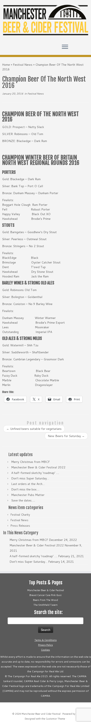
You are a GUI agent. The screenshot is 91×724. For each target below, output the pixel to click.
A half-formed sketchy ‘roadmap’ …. (35, 473)
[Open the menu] (65, 47)
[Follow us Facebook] (8, 48)
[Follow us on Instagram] (12, 48)
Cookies (45, 650)
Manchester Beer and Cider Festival (41, 714)
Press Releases (20, 526)
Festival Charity (20, 515)
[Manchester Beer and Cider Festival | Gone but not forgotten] (45, 20)
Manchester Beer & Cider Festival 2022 (38, 467)
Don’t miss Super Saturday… (30, 478)
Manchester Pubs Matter (27, 495)
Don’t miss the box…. (25, 489)
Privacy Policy (45, 645)
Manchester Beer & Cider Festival (45, 590)
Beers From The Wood (45, 600)
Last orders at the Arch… (28, 484)
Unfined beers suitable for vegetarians (34, 429)
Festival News (22, 65)
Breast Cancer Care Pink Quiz (45, 595)
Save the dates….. (23, 500)
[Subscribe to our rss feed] (15, 48)
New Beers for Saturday (66, 436)
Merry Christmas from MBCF (30, 462)
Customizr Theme (55, 718)
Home (6, 65)
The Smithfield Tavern (45, 605)
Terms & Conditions (45, 640)
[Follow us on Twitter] (4, 48)
